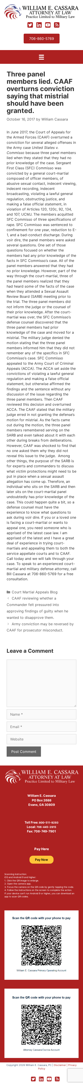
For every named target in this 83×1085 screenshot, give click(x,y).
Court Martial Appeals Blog (35, 592)
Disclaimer (60, 1065)
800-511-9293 (48, 822)
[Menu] (41, 57)
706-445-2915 (46, 827)
